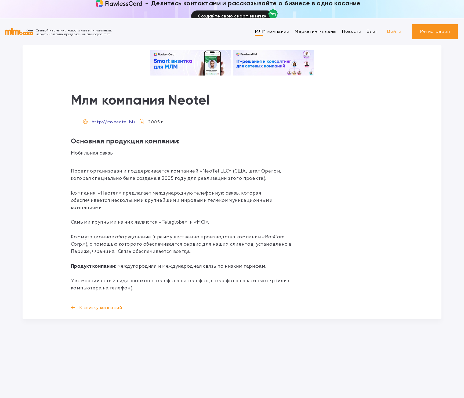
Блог (372, 31)
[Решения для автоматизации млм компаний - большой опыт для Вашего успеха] (190, 63)
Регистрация (435, 31)
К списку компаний (100, 307)
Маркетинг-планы (315, 31)
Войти (394, 31)
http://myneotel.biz (114, 122)
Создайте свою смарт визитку (232, 16)
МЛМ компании (272, 31)
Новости (351, 31)
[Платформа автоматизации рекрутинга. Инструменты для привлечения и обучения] (273, 63)
